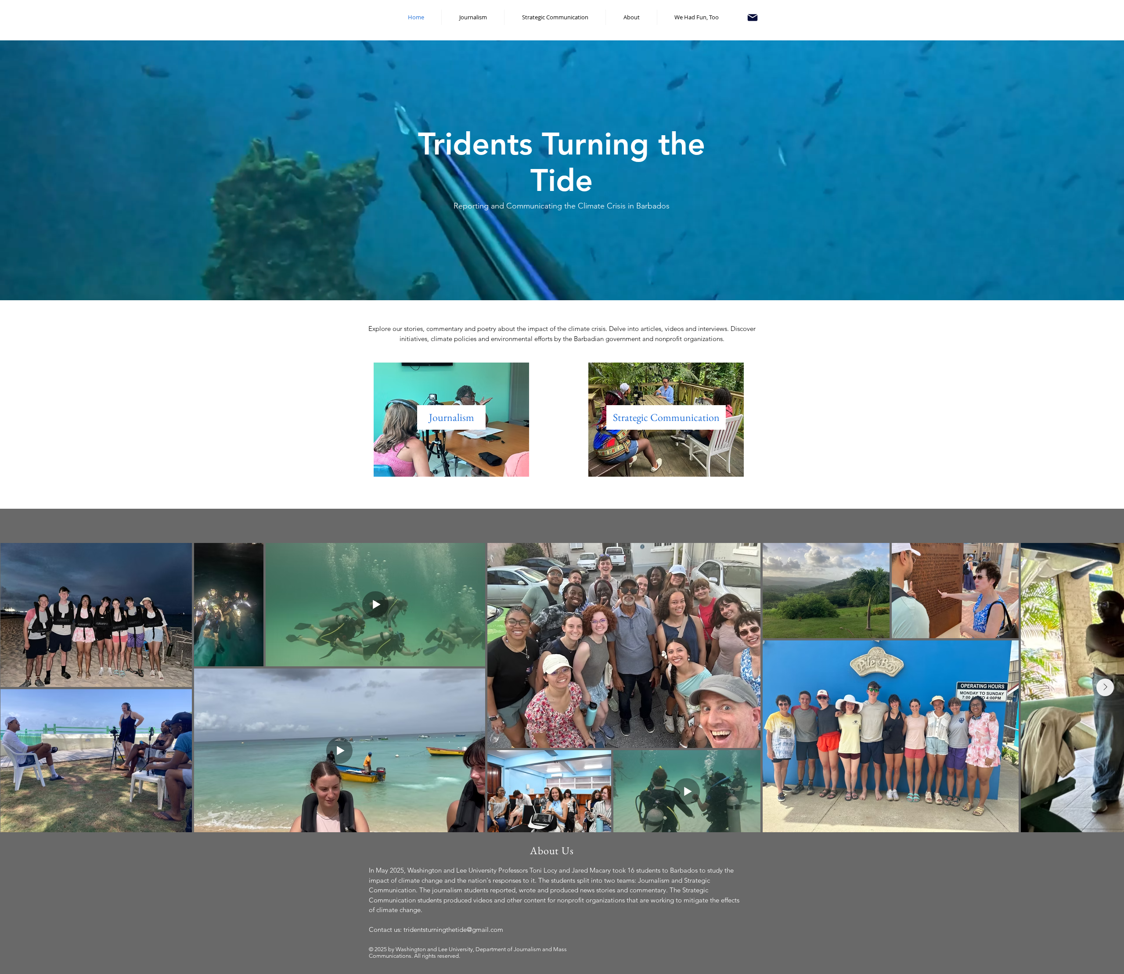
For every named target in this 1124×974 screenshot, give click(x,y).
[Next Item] (1105, 687)
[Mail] (752, 17)
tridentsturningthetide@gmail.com (453, 929)
